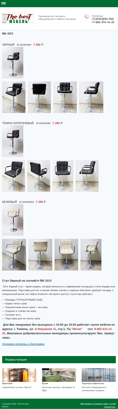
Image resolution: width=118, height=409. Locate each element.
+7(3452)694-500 (103, 19)
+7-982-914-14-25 (103, 22)
